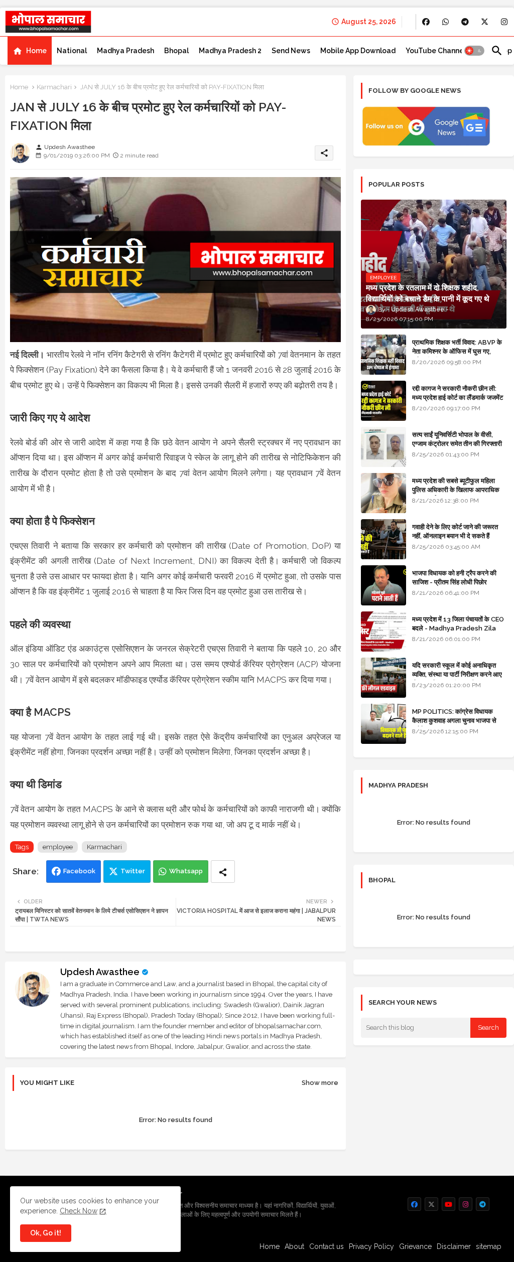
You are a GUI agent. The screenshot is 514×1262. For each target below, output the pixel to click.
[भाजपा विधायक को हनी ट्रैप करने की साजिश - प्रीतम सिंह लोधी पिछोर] (383, 585)
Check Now (78, 1211)
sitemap (488, 1246)
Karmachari (54, 87)
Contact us (326, 1246)
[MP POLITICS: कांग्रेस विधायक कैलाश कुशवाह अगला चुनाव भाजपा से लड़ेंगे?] (383, 724)
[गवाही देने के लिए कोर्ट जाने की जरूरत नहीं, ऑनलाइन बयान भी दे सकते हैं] (383, 539)
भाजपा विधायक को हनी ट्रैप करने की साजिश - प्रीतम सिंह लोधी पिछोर (454, 577)
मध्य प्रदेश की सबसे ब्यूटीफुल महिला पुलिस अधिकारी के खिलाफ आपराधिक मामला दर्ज (455, 490)
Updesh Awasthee (100, 972)
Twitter (132, 871)
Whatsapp (186, 871)
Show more (320, 1082)
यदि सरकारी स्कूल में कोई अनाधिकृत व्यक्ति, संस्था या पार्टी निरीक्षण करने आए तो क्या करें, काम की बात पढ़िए (457, 674)
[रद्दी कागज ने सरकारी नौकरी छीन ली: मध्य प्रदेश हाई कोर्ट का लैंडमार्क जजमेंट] (383, 401)
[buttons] (426, 22)
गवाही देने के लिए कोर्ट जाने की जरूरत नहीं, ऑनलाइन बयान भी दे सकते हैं (455, 531)
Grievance (415, 1246)
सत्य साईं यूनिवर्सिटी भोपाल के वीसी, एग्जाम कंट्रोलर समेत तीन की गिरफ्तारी (457, 439)
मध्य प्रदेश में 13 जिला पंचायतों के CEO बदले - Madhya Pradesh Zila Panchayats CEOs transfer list (458, 633)
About (294, 1246)
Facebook (79, 871)
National (72, 51)
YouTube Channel (436, 51)
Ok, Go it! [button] (45, 1233)
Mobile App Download (358, 51)
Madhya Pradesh (125, 51)
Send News (291, 51)
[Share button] (223, 871)
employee (58, 847)
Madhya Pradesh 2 (230, 51)
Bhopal (176, 51)
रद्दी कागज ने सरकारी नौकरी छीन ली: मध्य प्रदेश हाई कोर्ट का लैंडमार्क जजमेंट (457, 393)
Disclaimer (454, 1246)
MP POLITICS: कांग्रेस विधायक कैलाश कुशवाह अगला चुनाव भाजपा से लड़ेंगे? (454, 720)
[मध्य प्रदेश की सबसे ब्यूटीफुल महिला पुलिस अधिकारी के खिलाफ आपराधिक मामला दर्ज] (383, 493)
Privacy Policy (371, 1246)
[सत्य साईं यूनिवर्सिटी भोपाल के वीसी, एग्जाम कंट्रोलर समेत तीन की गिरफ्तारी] (383, 447)
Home (36, 51)
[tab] (30, 51)
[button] (474, 51)
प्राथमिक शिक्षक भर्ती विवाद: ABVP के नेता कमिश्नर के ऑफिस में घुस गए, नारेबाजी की (457, 351)
